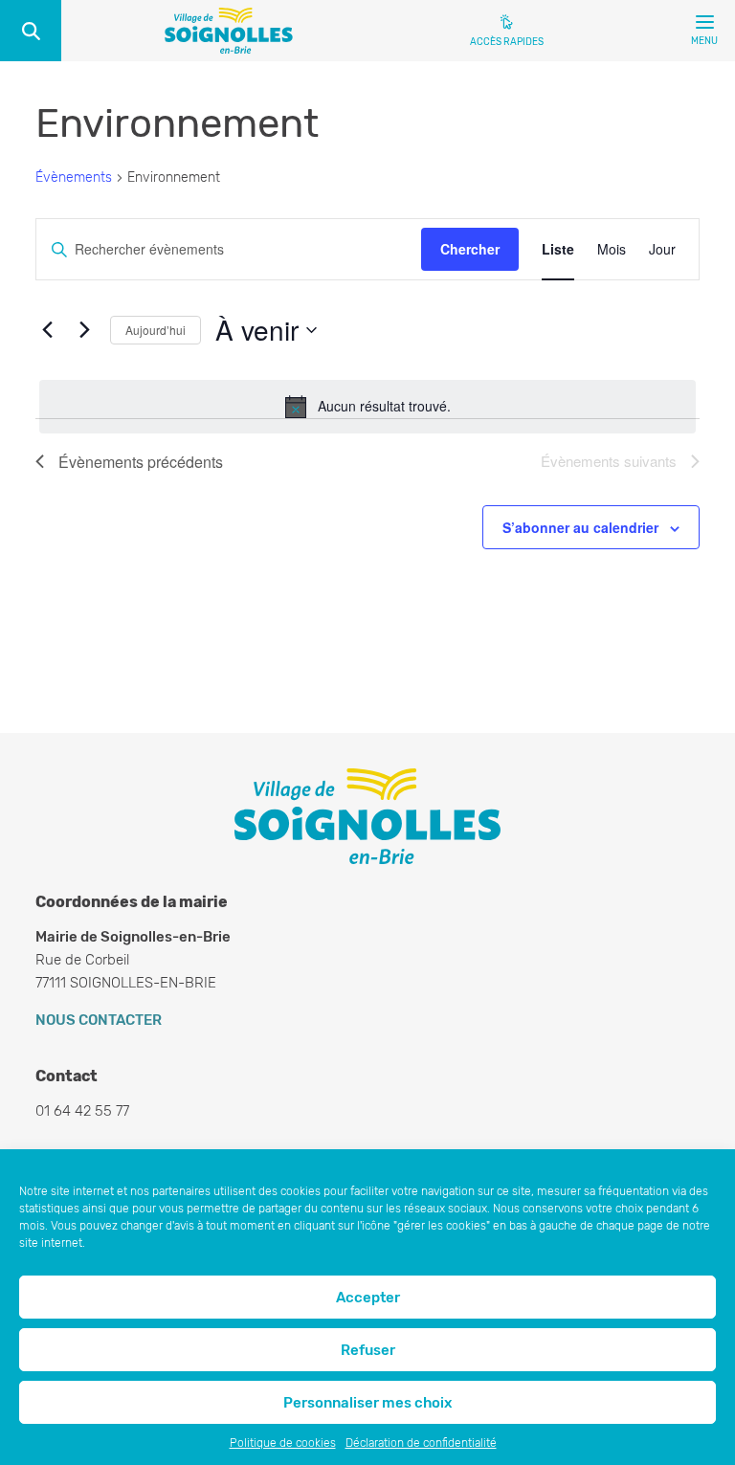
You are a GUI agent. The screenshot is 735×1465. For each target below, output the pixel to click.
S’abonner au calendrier (580, 527)
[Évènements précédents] (46, 330)
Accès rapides (507, 42)
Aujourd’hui (155, 330)
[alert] (367, 406)
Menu (704, 41)
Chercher (470, 248)
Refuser (368, 1350)
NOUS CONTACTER (98, 1020)
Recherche (30, 30)
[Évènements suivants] (84, 330)
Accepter (368, 1297)
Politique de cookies (283, 1443)
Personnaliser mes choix (367, 1402)
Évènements (73, 177)
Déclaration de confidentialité (421, 1443)
